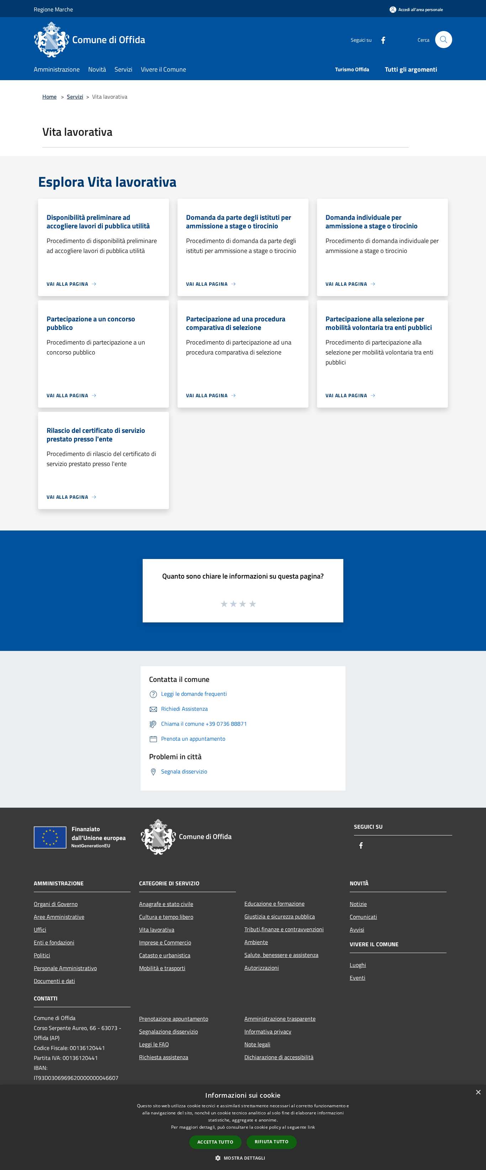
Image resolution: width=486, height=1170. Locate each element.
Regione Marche (53, 9)
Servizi (75, 96)
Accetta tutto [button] (215, 1142)
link (311, 1127)
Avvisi (357, 929)
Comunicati (363, 916)
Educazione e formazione (274, 903)
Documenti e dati (54, 981)
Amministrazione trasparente (280, 1018)
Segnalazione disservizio (168, 1031)
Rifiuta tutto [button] (272, 1142)
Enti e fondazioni (54, 942)
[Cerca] (443, 39)
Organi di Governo (56, 904)
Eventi (357, 977)
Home (49, 96)
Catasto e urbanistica (164, 955)
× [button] (478, 1092)
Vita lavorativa (156, 929)
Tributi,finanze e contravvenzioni (284, 929)
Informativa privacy (267, 1031)
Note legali (257, 1044)
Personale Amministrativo (65, 968)
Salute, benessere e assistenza (281, 955)
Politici (42, 955)
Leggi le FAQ (154, 1044)
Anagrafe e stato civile (166, 904)
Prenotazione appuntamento (173, 1018)
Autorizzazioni (261, 967)
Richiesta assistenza (163, 1057)
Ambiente (256, 942)
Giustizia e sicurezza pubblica (279, 916)
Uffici (40, 929)
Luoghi (358, 965)
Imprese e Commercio (165, 942)
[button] (243, 1157)
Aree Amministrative (59, 916)
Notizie (358, 904)
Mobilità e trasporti (162, 968)
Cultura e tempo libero (166, 916)
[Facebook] (380, 39)
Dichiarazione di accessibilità (278, 1057)
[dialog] (243, 1127)
